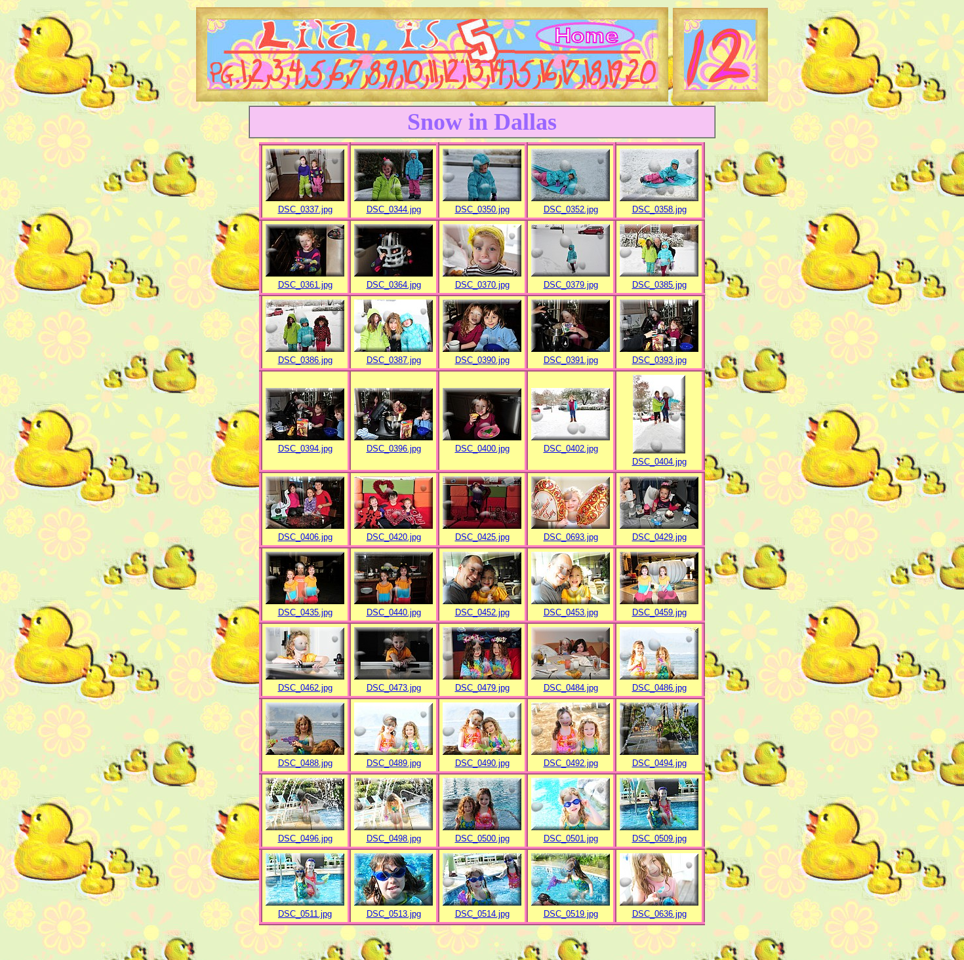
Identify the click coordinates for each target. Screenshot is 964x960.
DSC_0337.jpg (305, 209)
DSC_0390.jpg (482, 360)
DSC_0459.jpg (659, 612)
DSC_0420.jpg (394, 537)
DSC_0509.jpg (659, 838)
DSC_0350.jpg (482, 209)
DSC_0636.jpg (659, 914)
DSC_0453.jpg (571, 612)
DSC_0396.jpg (394, 448)
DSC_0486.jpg (659, 688)
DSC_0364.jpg (394, 285)
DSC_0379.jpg (571, 285)
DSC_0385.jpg (659, 285)
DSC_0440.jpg (394, 612)
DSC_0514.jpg (482, 914)
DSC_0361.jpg (305, 285)
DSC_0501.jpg (571, 838)
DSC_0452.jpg (482, 612)
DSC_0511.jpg (305, 914)
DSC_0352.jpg (571, 209)
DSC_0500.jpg (482, 838)
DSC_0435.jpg (305, 612)
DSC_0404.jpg (659, 462)
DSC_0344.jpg (394, 209)
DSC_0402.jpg (571, 448)
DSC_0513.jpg (394, 914)
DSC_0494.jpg (659, 763)
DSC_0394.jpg (305, 448)
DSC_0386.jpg (305, 360)
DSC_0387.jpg (394, 360)
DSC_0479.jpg (482, 688)
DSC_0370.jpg (482, 285)
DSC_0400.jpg (482, 448)
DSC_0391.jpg (571, 360)
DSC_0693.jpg (571, 537)
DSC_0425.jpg (482, 537)
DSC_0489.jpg (394, 763)
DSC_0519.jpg (571, 914)
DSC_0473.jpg (394, 688)
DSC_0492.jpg (571, 763)
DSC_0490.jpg (482, 763)
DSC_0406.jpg (305, 537)
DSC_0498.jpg (394, 838)
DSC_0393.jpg (659, 360)
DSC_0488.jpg (305, 763)
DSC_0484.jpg (571, 688)
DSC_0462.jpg (305, 688)
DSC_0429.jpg (659, 537)
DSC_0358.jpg (659, 209)
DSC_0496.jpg (305, 838)
